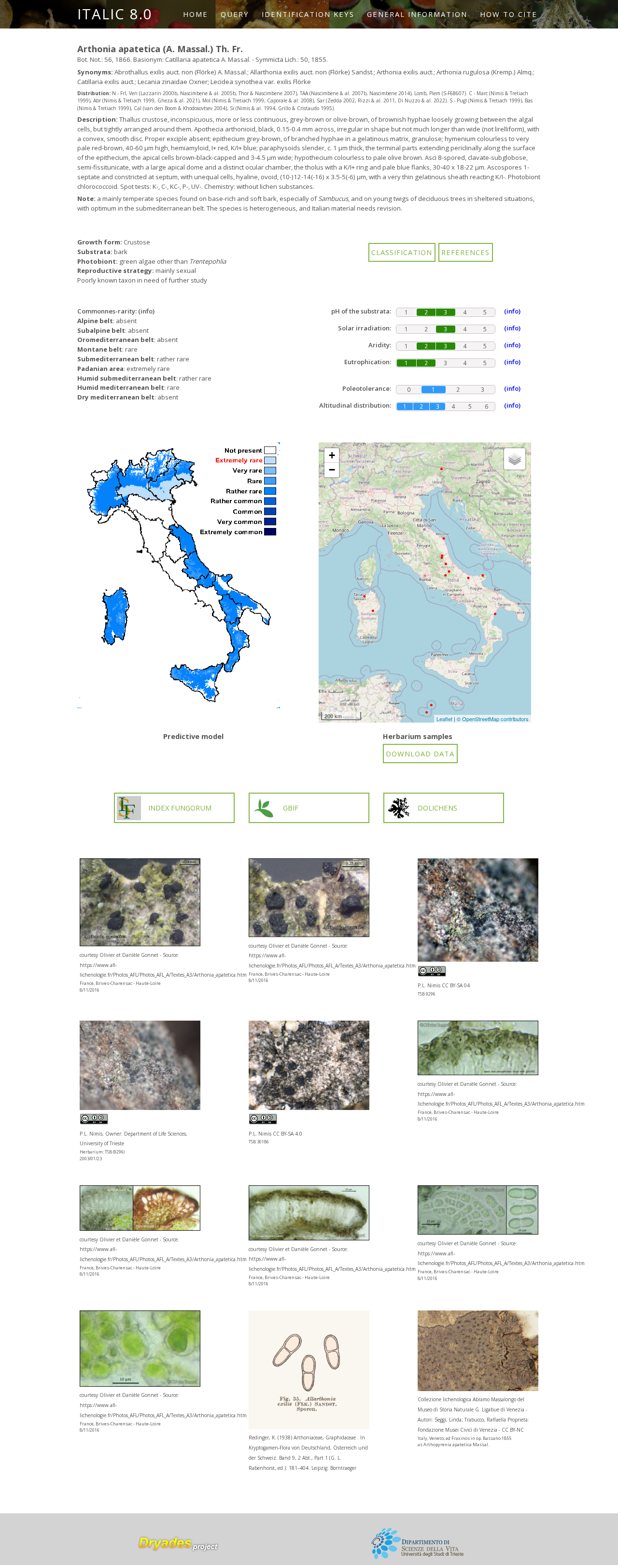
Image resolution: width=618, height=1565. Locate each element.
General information (417, 14)
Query (235, 14)
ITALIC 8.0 (115, 14)
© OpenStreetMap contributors (493, 719)
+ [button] (332, 455)
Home (195, 14)
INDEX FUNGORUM (179, 807)
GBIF (290, 807)
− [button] (332, 470)
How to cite (508, 14)
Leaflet (444, 719)
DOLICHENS (437, 807)
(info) (146, 311)
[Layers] (514, 459)
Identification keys (308, 14)
